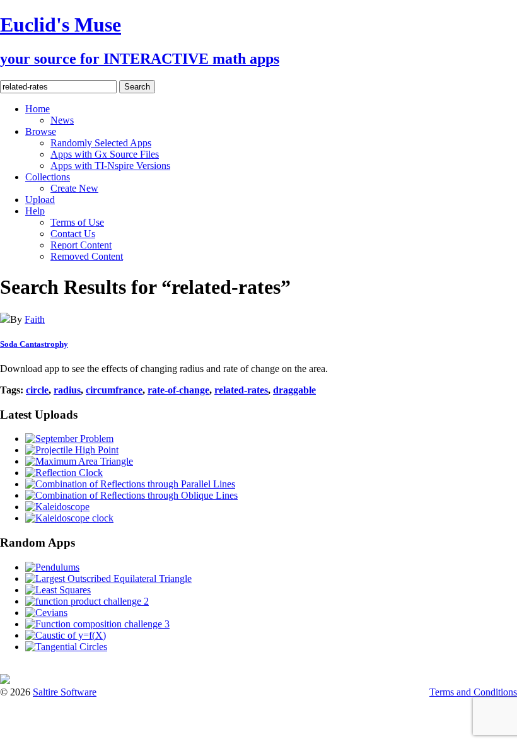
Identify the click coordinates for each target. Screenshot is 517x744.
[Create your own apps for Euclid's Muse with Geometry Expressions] (5, 680)
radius (67, 390)
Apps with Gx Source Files (104, 154)
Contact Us (72, 233)
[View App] (5, 319)
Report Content (81, 245)
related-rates (241, 390)
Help (35, 211)
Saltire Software (64, 692)
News (62, 120)
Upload (40, 199)
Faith (35, 319)
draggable (294, 390)
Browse (40, 131)
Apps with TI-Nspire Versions (110, 165)
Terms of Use (77, 222)
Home (37, 108)
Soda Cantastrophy (34, 344)
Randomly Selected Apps (100, 142)
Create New (74, 188)
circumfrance (114, 390)
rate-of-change (178, 390)
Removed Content (86, 256)
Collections (47, 176)
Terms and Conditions (473, 692)
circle (37, 390)
